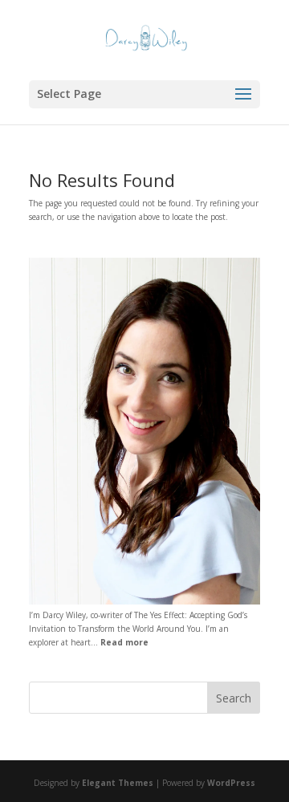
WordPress (231, 782)
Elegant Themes (117, 782)
